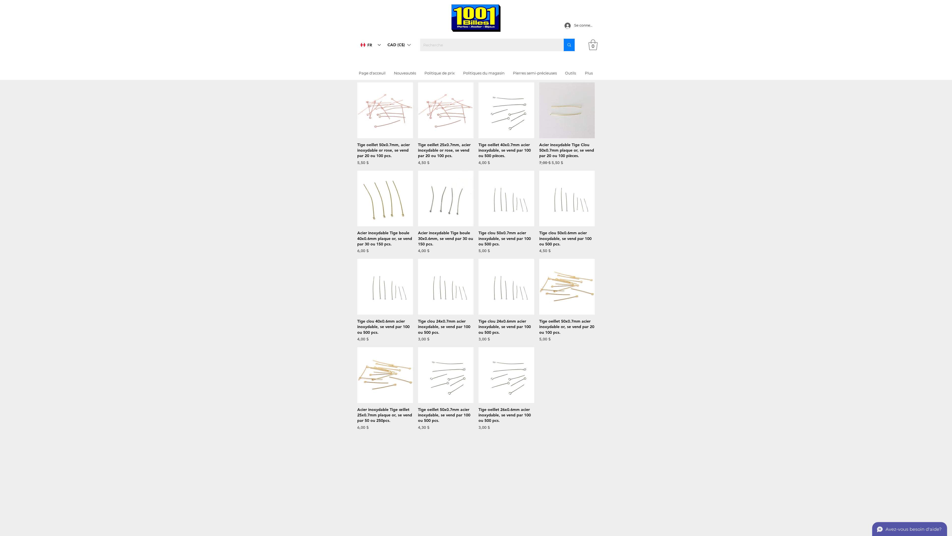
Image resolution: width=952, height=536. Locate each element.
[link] (593, 44)
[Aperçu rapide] (385, 110)
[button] (399, 45)
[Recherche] (569, 45)
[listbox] (399, 45)
